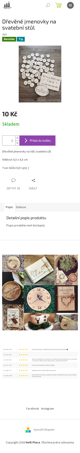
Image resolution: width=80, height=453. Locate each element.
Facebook (32, 409)
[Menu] (70, 5)
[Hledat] (48, 5)
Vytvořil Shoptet (44, 430)
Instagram (47, 409)
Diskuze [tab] (21, 207)
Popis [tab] (9, 207)
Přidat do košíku (40, 140)
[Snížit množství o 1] (17, 143)
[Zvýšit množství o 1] (17, 138)
